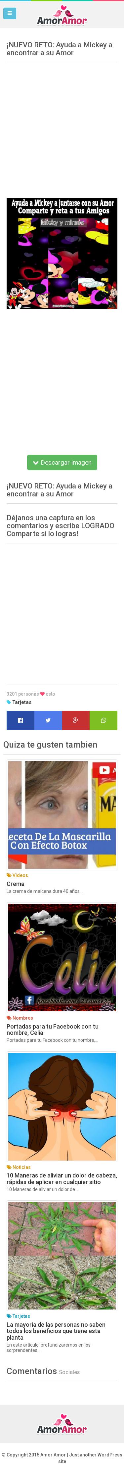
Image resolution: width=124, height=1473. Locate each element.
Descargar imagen (65, 462)
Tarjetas (21, 702)
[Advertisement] (62, 128)
